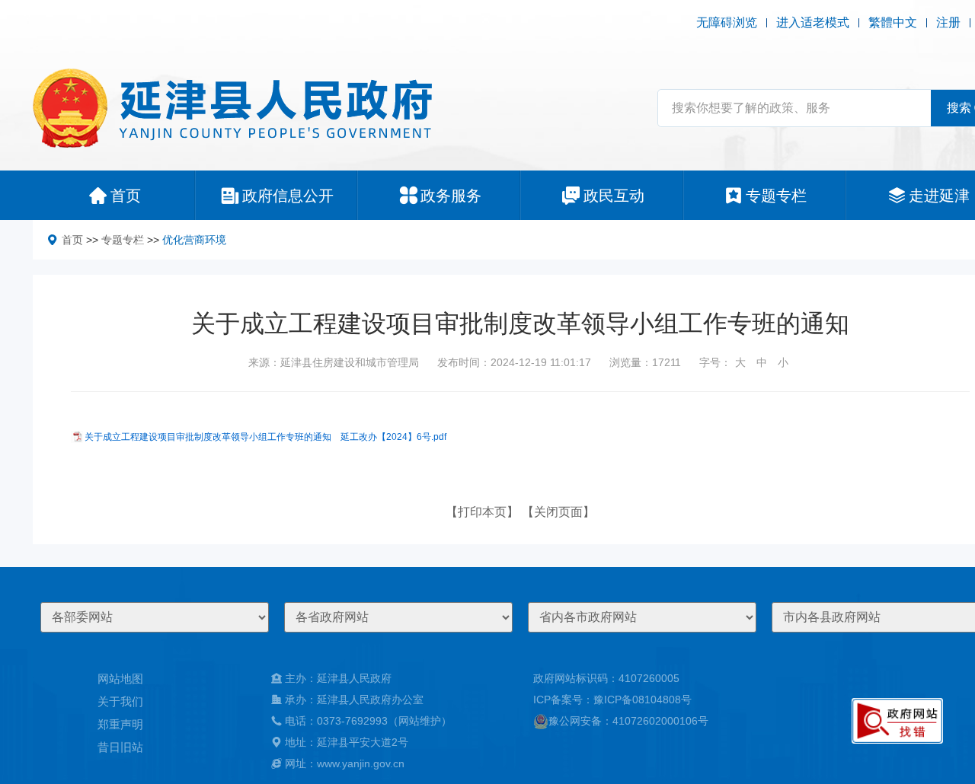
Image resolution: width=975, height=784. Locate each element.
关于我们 (120, 701)
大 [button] (740, 362)
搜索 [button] (959, 107)
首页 (72, 240)
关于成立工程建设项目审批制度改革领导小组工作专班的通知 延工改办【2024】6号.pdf (265, 437)
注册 (948, 22)
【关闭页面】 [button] (558, 511)
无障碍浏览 (726, 22)
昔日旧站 (120, 747)
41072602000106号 (660, 721)
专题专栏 (122, 240)
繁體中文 (892, 22)
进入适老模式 (812, 22)
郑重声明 (120, 724)
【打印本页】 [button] (482, 511)
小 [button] (783, 362)
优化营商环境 (194, 240)
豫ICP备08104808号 (642, 699)
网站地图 (120, 678)
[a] (897, 721)
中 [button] (761, 362)
